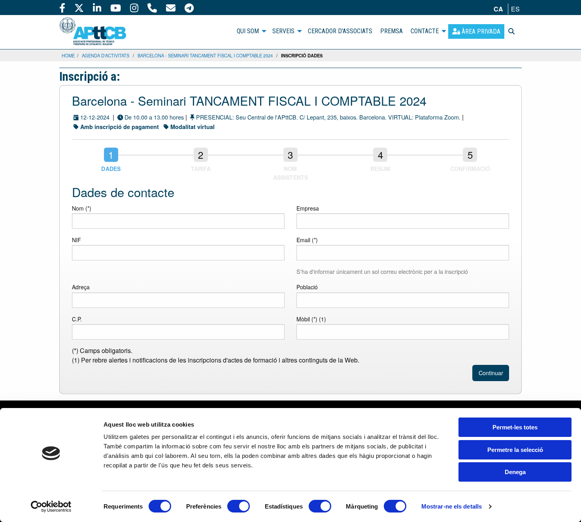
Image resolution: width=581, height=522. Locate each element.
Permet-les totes (515, 427)
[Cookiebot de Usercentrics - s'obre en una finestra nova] (51, 507)
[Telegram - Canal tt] (189, 7)
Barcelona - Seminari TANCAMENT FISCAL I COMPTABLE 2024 (205, 55)
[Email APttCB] (170, 7)
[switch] (238, 506)
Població (307, 287)
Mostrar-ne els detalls (451, 506)
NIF (76, 240)
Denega (515, 472)
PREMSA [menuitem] (391, 31)
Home (68, 55)
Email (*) (307, 240)
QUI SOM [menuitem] (248, 31)
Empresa (307, 208)
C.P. (77, 319)
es (515, 8)
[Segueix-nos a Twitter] (79, 7)
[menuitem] (476, 31)
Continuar (491, 372)
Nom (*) (81, 208)
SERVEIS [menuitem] (283, 31)
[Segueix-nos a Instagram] (134, 7)
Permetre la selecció (515, 449)
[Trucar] (152, 7)
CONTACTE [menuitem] (425, 31)
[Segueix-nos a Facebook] (62, 7)
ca (498, 8)
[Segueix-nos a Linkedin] (97, 7)
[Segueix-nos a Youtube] (115, 7)
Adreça (81, 287)
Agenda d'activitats (105, 55)
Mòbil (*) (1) (311, 319)
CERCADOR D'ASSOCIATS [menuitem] (340, 31)
